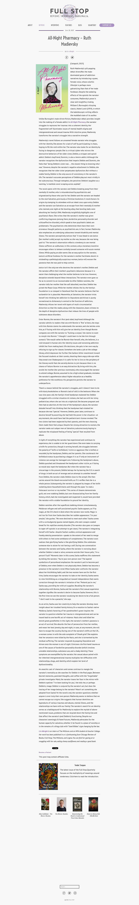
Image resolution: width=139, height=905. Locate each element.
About (30, 25)
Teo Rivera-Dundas (61, 814)
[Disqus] (69, 854)
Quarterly (92, 25)
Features (68, 25)
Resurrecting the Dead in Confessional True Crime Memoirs (77, 816)
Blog (80, 25)
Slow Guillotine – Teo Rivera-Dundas (45, 815)
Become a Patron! (45, 752)
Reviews (42, 25)
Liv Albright (70, 51)
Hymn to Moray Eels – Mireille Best (93, 815)
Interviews (55, 25)
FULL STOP (71, 900)
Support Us (106, 25)
